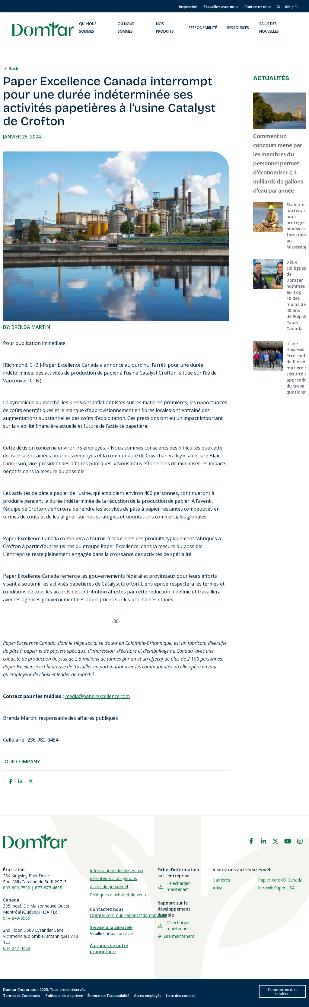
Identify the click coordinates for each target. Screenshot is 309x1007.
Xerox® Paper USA (276, 888)
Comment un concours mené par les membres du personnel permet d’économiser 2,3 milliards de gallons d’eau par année (278, 164)
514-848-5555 (16, 918)
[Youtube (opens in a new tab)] (288, 841)
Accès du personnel (109, 886)
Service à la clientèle (111, 927)
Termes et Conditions (22, 995)
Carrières (221, 880)
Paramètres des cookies (282, 991)
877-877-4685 (48, 888)
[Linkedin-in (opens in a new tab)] (263, 841)
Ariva (217, 888)
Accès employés (147, 995)
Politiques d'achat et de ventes (120, 895)
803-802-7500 (16, 888)
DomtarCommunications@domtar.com (128, 915)
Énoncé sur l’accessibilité (108, 995)
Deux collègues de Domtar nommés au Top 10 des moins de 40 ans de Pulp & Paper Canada (296, 295)
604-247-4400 (16, 948)
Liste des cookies (181, 995)
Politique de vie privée (64, 995)
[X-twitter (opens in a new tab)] (275, 841)
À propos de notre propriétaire (109, 948)
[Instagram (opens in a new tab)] (300, 841)
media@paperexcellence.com (97, 696)
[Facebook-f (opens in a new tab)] (251, 841)
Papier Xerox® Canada (280, 880)
